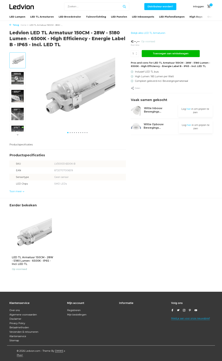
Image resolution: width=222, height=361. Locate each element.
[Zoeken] (124, 6)
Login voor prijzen (33, 275)
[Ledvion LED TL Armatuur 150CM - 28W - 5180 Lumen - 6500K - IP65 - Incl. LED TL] (33, 234)
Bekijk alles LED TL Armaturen (148, 33)
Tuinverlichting (96, 16)
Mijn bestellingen (76, 314)
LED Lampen (17, 16)
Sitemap (14, 340)
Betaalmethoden (19, 327)
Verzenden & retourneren (23, 331)
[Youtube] (196, 310)
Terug (15, 25)
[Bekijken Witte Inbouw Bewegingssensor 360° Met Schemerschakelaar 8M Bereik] (136, 110)
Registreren (74, 310)
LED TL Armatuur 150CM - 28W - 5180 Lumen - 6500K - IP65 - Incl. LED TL (32, 261)
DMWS (59, 350)
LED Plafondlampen (172, 16)
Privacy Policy (17, 323)
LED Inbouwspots (143, 16)
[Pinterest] (190, 310)
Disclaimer (15, 318)
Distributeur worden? (160, 6)
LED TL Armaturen (42, 16)
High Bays (195, 16)
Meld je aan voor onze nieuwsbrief (190, 318)
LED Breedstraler (70, 16)
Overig (211, 16)
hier (189, 108)
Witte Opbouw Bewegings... (154, 126)
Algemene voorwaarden (23, 314)
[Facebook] (172, 310)
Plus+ (20, 355)
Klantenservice (17, 336)
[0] (208, 7)
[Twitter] (178, 310)
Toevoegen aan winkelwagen (171, 53)
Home (23, 25)
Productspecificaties (21, 144)
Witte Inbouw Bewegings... (153, 110)
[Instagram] (184, 310)
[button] (68, 132)
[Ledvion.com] (21, 6)
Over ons (14, 310)
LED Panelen (119, 16)
